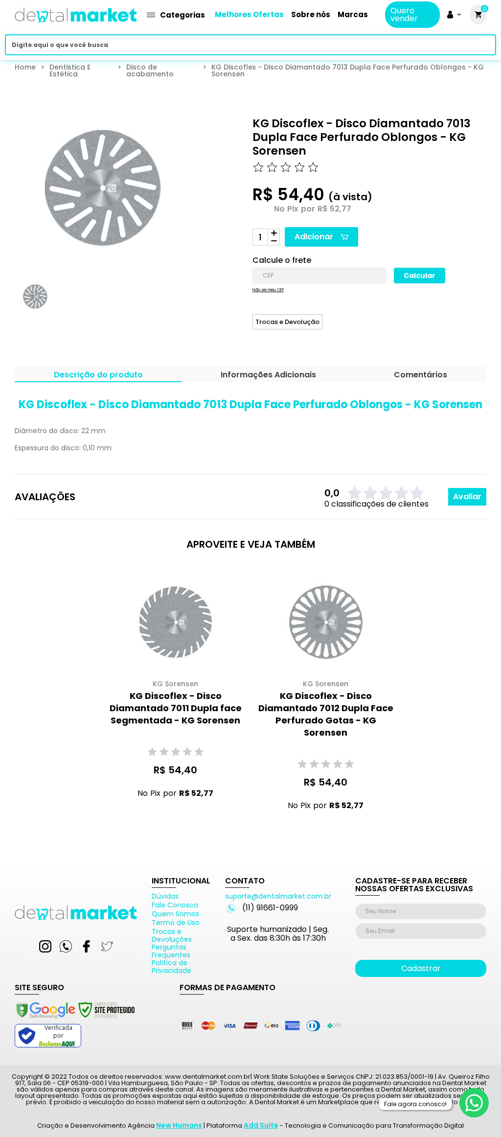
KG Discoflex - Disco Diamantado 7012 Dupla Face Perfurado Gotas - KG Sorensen (325, 714)
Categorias (182, 15)
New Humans (179, 1125)
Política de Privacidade (171, 966)
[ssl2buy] (75, 1020)
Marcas (353, 14)
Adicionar (314, 236)
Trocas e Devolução (287, 322)
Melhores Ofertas (249, 14)
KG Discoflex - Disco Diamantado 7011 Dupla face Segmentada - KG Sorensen (176, 708)
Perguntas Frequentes (171, 951)
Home (25, 68)
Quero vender (404, 15)
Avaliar (467, 496)
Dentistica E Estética (70, 70)
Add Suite (261, 1125)
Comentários (420, 375)
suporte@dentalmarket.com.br (278, 896)
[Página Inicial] (76, 25)
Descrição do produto (98, 375)
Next (175, 305)
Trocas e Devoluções (172, 935)
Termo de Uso (176, 923)
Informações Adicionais (268, 375)
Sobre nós (310, 14)
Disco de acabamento (150, 70)
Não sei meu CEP (268, 290)
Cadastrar (421, 968)
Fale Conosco (175, 905)
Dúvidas (165, 896)
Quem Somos (175, 914)
